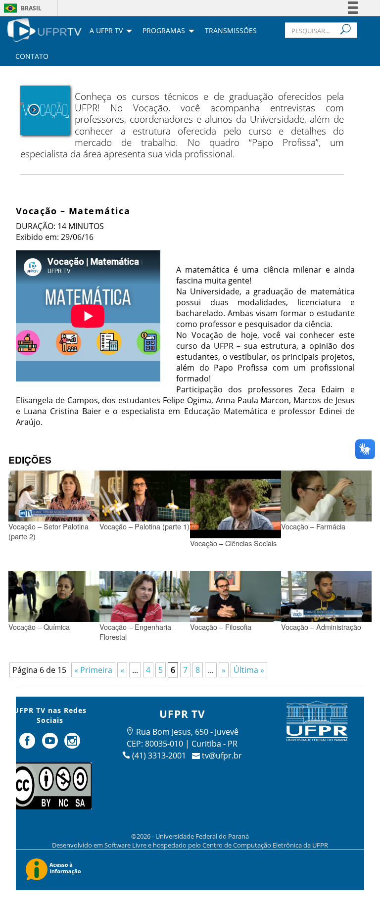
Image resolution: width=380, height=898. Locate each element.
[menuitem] (44, 29)
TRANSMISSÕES (231, 31)
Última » (249, 669)
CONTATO (31, 57)
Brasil (31, 8)
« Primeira (93, 669)
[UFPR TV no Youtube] (51, 744)
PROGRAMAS (163, 31)
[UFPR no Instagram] (72, 744)
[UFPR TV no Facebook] (28, 744)
